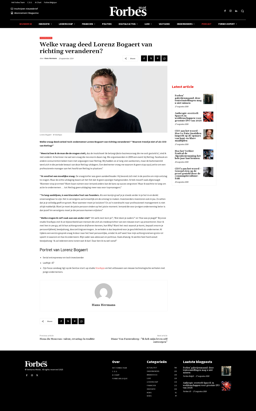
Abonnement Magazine (26, 13)
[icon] (12, 8)
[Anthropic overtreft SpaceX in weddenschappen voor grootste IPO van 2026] (208, 117)
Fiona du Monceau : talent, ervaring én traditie (67, 338)
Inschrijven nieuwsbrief (26, 8)
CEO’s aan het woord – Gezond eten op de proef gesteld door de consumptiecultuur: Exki (188, 173)
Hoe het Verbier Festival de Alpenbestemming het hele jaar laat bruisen (188, 155)
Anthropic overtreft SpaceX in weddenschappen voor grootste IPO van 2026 (188, 117)
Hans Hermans (50, 58)
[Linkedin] (236, 11)
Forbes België (188, 376)
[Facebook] (225, 11)
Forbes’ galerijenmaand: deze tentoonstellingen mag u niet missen (188, 99)
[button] (242, 11)
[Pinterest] (158, 58)
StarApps (100, 267)
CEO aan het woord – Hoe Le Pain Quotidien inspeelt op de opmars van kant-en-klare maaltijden (188, 136)
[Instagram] (231, 11)
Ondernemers (46, 38)
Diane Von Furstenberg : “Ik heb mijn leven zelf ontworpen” (139, 340)
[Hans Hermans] (103, 292)
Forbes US (187, 391)
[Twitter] (151, 58)
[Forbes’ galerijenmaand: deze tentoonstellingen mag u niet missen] (208, 99)
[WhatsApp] (164, 58)
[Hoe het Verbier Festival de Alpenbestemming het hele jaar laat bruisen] (208, 154)
